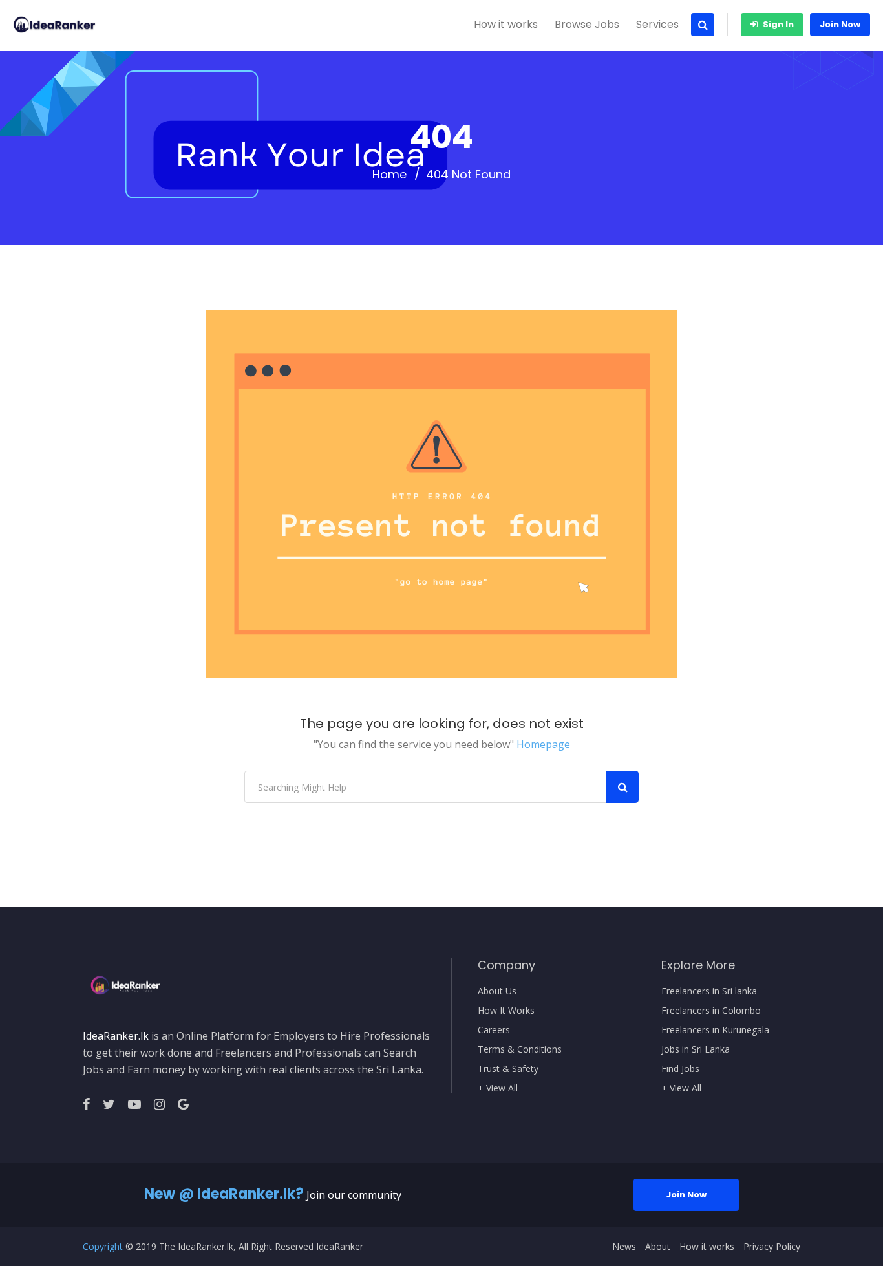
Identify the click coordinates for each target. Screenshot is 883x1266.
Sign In (777, 24)
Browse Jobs (587, 24)
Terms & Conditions (520, 1049)
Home (389, 174)
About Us (497, 991)
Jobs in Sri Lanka (695, 1049)
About (657, 1246)
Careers (494, 1030)
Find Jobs (680, 1069)
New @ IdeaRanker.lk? (224, 1194)
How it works (506, 24)
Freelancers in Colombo (711, 1010)
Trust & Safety (508, 1069)
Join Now (840, 24)
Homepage (543, 744)
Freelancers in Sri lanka (709, 991)
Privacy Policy (771, 1246)
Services (657, 24)
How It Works (506, 1010)
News (624, 1246)
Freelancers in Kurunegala (715, 1030)
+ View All (498, 1088)
